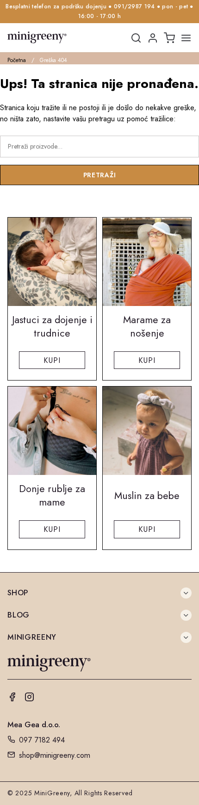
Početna (16, 60)
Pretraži (99, 175)
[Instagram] (29, 698)
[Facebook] (12, 698)
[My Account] (152, 38)
